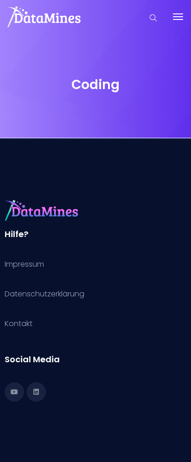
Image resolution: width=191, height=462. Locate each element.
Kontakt (18, 323)
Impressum (24, 264)
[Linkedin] (36, 392)
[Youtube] (14, 392)
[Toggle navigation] (178, 21)
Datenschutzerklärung (44, 294)
